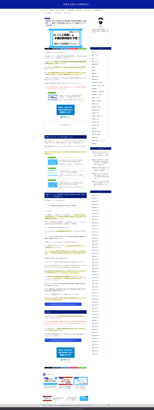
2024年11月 (96, 204)
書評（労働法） (101, 109)
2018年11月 (96, 302)
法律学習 (101, 137)
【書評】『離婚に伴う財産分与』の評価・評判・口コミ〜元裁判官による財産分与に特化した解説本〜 (101, 169)
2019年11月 (96, 265)
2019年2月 (96, 292)
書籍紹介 (52, 10)
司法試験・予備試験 (101, 82)
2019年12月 (96, 262)
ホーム (45, 10)
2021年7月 (96, 219)
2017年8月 (96, 347)
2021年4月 (96, 228)
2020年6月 (96, 244)
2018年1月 (96, 332)
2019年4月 (96, 286)
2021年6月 (96, 222)
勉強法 (101, 73)
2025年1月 (96, 198)
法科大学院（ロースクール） (101, 140)
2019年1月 (96, 295)
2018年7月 (96, 314)
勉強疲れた (101, 76)
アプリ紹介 (101, 55)
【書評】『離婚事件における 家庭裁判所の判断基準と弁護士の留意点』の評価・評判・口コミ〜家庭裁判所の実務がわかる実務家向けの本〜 (101, 162)
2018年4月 (96, 323)
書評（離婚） (101, 125)
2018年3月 (96, 326)
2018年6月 (96, 317)
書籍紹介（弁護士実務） (101, 91)
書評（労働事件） (101, 106)
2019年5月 (96, 283)
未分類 (101, 128)
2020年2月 (96, 256)
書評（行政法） (68, 12)
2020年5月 (96, 247)
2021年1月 (96, 231)
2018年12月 (96, 299)
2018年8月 (96, 311)
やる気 (101, 52)
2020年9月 (96, 238)
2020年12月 (96, 234)
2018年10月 (96, 305)
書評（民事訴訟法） (98, 10)
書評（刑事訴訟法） (48, 12)
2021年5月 (96, 225)
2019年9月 (96, 271)
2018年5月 (96, 320)
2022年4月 (96, 210)
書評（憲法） (79, 10)
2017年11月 (96, 338)
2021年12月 (96, 216)
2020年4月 (96, 250)
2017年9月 (96, 344)
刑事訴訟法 (101, 64)
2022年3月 (96, 213)
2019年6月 (96, 280)
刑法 (101, 67)
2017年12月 (96, 335)
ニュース (101, 58)
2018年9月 (96, 308)
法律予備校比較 (101, 134)
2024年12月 (96, 201)
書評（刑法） (88, 10)
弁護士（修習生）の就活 (101, 85)
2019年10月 (96, 268)
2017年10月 (96, 341)
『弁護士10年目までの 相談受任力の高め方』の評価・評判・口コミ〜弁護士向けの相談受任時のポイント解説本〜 (101, 154)
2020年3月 (96, 253)
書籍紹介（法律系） (61, 10)
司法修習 (101, 79)
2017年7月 (96, 350)
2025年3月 (96, 195)
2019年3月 (96, 289)
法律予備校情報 (71, 10)
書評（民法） (101, 119)
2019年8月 (96, 274)
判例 (101, 70)
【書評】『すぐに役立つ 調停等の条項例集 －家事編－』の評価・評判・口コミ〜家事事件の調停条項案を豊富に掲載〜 (101, 176)
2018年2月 (96, 329)
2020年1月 (96, 259)
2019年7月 (96, 277)
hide (69, 125)
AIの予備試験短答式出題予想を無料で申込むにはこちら (63, 304)
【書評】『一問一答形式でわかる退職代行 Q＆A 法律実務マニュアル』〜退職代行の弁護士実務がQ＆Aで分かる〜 (101, 183)
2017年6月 (96, 353)
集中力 (101, 143)
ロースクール (101, 61)
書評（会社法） (58, 12)
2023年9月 (96, 207)
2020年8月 (96, 241)
